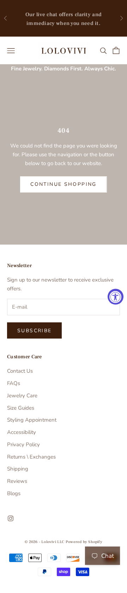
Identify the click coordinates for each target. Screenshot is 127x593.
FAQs (13, 383)
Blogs (13, 493)
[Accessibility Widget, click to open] (115, 296)
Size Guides (20, 407)
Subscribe (34, 330)
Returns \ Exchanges (31, 456)
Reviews (17, 481)
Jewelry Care (22, 395)
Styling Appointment (31, 419)
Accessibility (21, 432)
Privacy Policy (23, 444)
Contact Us (20, 370)
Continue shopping (63, 184)
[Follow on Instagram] (10, 518)
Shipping (17, 468)
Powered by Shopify (84, 541)
